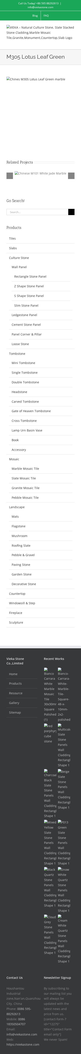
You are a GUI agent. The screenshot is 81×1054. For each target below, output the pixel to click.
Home (13, 674)
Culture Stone (19, 258)
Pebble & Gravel (23, 555)
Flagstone (18, 526)
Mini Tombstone (23, 363)
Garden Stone (22, 574)
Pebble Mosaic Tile (25, 498)
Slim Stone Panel (26, 305)
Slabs (13, 248)
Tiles (12, 238)
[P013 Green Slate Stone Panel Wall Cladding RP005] (64, 842)
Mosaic (14, 459)
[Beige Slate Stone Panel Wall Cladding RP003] (64, 789)
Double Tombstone (25, 382)
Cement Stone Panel (26, 325)
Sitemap (15, 712)
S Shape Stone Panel (29, 296)
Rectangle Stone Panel (30, 276)
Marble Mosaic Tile (25, 469)
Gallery (14, 703)
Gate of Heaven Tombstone (31, 411)
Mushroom (19, 536)
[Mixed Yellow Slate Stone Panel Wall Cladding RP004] (50, 842)
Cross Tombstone (24, 421)
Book (15, 440)
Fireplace (15, 613)
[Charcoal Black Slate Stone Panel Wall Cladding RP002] (50, 793)
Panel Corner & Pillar (27, 334)
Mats (15, 516)
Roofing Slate (21, 545)
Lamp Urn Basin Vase (27, 430)
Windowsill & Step (22, 603)
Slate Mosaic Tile (24, 478)
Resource (15, 693)
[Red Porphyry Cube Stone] (50, 734)
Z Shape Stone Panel (29, 286)
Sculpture (16, 622)
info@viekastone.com (40, 7)
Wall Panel (19, 267)
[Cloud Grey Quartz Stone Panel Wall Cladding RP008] (50, 935)
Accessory (19, 450)
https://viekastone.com (22, 1044)
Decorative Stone (24, 584)
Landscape (17, 507)
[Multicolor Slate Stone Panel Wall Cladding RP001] (64, 745)
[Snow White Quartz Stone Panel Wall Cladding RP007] (64, 890)
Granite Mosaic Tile (26, 488)
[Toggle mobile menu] (73, 42)
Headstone (19, 392)
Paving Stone (21, 565)
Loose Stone (20, 344)
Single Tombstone (25, 372)
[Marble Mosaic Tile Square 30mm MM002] (50, 695)
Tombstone (17, 354)
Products (15, 683)
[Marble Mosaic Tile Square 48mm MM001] (64, 695)
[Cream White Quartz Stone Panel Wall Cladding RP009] (64, 939)
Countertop (17, 594)
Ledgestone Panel (24, 315)
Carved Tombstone (25, 401)
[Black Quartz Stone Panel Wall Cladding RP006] (50, 887)
